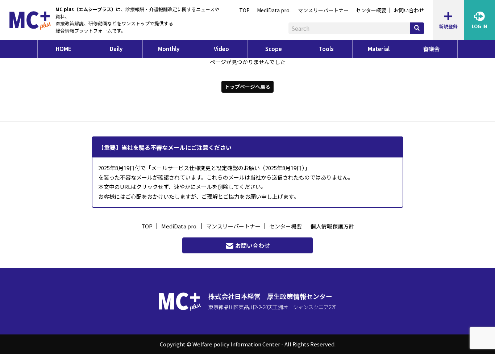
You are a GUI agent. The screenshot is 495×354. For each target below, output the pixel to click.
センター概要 (371, 10)
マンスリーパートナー (323, 10)
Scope (273, 48)
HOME (63, 48)
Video (221, 48)
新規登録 (448, 26)
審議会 (431, 48)
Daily (116, 48)
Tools (326, 48)
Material (379, 48)
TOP (244, 10)
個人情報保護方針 (332, 226)
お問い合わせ (409, 10)
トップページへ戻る (247, 86)
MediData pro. (274, 10)
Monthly (168, 48)
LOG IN (479, 26)
